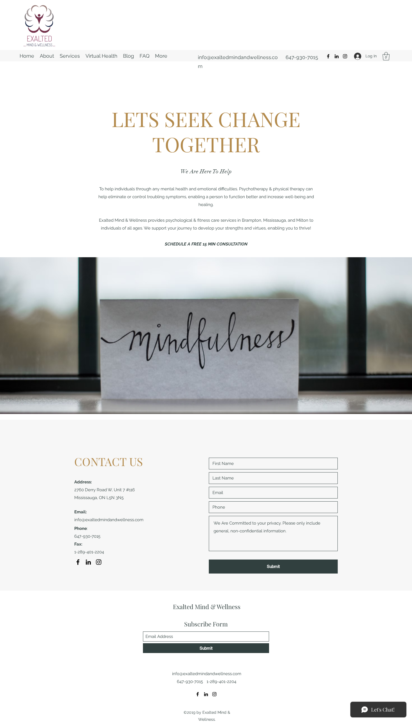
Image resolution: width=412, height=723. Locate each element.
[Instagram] (345, 56)
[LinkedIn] (336, 56)
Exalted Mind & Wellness (206, 606)
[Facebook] (328, 56)
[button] (386, 56)
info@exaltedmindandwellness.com (108, 519)
